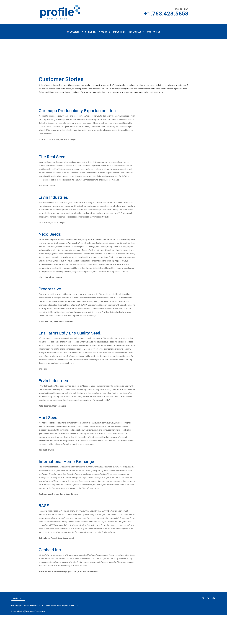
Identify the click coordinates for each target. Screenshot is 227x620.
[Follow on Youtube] (213, 598)
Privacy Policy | (18, 611)
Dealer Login (18, 598)
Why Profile (89, 31)
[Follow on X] (203, 598)
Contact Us (153, 31)
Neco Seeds (50, 234)
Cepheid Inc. (50, 549)
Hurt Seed (48, 417)
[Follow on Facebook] (198, 598)
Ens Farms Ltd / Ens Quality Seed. (70, 333)
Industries (119, 31)
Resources (135, 31)
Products (104, 31)
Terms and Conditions (35, 611)
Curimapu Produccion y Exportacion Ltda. (78, 110)
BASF (44, 505)
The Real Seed (52, 156)
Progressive (50, 288)
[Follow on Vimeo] (208, 598)
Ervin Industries (53, 197)
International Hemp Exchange (66, 461)
